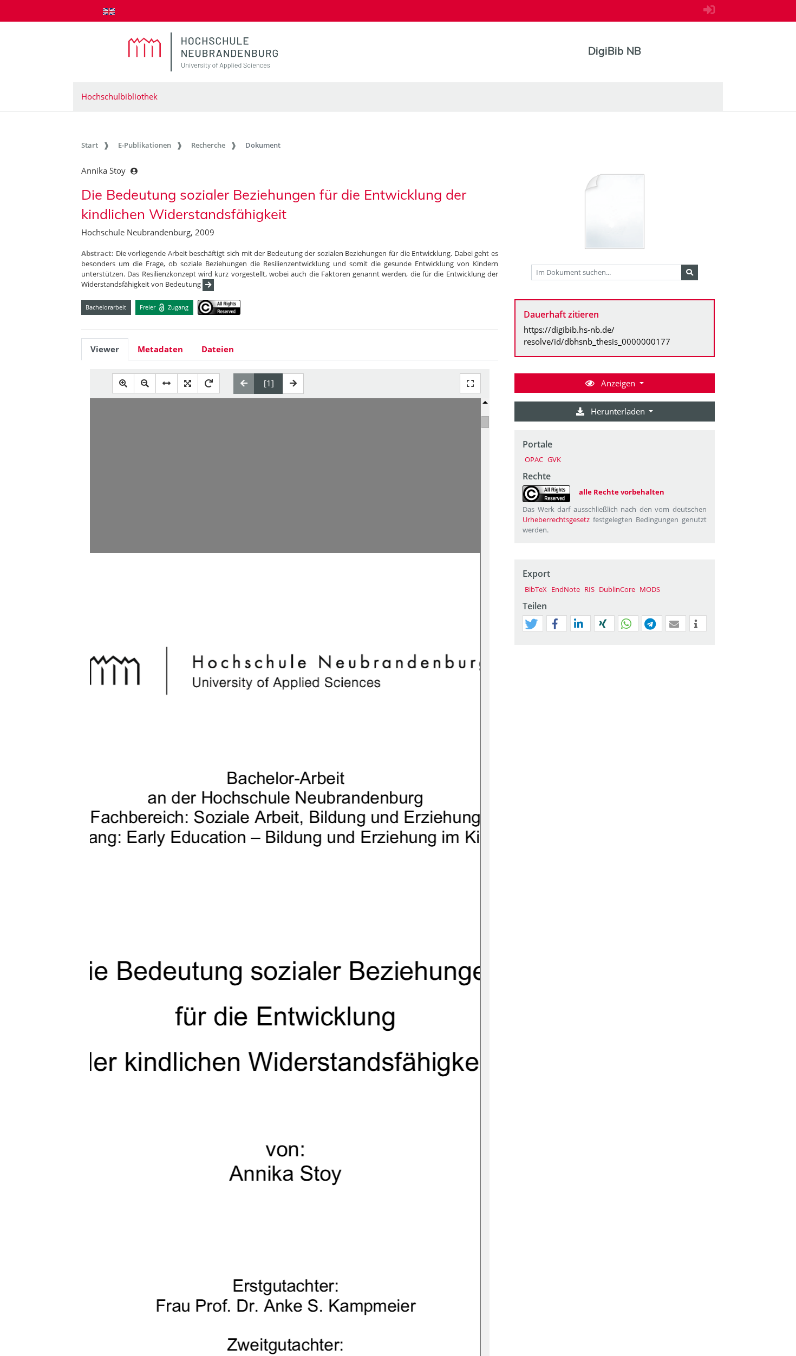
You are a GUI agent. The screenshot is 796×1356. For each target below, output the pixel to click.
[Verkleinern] (145, 383)
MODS (650, 589)
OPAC (534, 459)
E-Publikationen (144, 145)
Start (89, 145)
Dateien (217, 349)
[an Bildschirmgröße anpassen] (187, 383)
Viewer (104, 349)
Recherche (208, 145)
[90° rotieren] (209, 383)
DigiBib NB (614, 50)
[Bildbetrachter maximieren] (470, 383)
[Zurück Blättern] (244, 383)
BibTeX (536, 589)
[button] (531, 624)
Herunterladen (618, 411)
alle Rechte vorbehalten (621, 492)
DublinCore (617, 589)
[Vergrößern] (123, 383)
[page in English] (109, 11)
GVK (554, 459)
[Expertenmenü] (706, 645)
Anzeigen (618, 383)
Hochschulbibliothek (119, 96)
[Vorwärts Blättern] (293, 383)
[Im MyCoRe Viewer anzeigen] (614, 212)
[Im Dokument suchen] (689, 273)
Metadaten (160, 349)
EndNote (565, 589)
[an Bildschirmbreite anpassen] (166, 383)
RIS (589, 589)
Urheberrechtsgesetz (556, 519)
